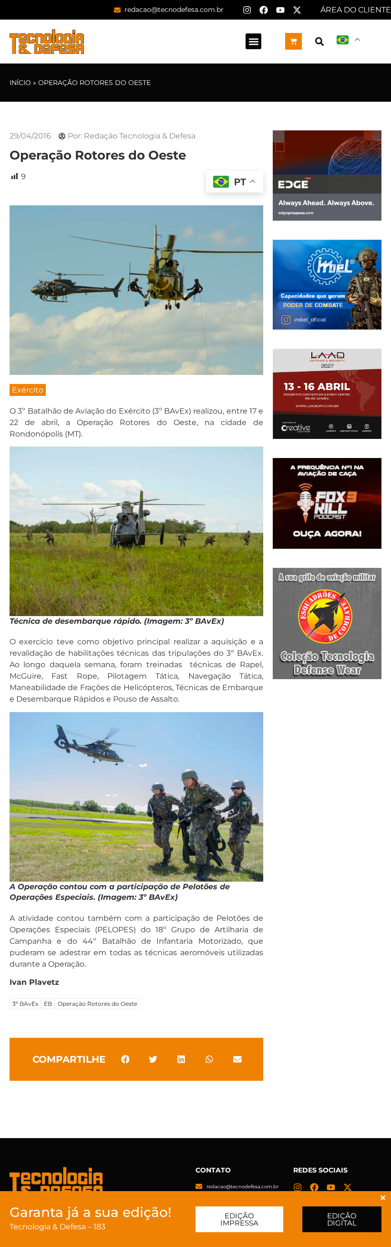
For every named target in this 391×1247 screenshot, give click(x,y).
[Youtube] (280, 10)
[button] (253, 41)
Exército (27, 389)
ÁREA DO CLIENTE (355, 9)
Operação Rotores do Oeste (97, 1003)
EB (48, 1003)
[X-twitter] (297, 10)
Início (20, 82)
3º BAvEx (25, 1003)
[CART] (293, 41)
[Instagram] (247, 10)
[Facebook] (263, 10)
